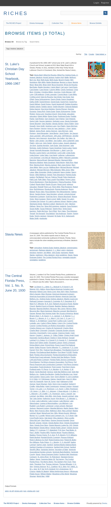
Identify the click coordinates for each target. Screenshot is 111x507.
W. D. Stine (62, 467)
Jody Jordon (39, 141)
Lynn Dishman (35, 158)
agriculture (38, 248)
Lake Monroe (64, 401)
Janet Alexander (42, 133)
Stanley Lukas (71, 201)
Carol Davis (73, 87)
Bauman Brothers (43, 309)
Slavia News (14, 234)
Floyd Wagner (35, 362)
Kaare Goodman (55, 148)
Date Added (100, 54)
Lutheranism (70, 155)
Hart (58, 382)
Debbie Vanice (46, 107)
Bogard (38, 313)
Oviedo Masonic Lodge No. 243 (60, 425)
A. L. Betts (45, 287)
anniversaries (72, 248)
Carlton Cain (62, 321)
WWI (47, 476)
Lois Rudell (40, 406)
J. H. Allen (72, 391)
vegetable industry (69, 257)
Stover (38, 459)
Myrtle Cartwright (53, 172)
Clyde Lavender (51, 94)
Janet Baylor (53, 133)
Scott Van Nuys (51, 197)
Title (85, 54)
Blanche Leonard (59, 311)
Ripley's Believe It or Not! (39, 440)
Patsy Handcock (69, 177)
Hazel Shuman (41, 384)
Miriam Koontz (63, 413)
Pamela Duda (71, 175)
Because (53, 309)
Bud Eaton (33, 87)
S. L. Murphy (54, 442)
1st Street (37, 287)
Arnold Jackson (48, 77)
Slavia (70, 255)
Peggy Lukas (70, 180)
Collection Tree (57, 23)
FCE (37, 350)
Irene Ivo (50, 128)
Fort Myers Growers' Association (52, 362)
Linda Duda (70, 153)
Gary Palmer (60, 119)
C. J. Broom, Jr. (40, 318)
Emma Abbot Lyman (37, 345)
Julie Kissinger (64, 145)
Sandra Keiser (40, 194)
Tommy (69, 214)
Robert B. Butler (70, 440)
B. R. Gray (48, 304)
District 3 (53, 338)
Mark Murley (60, 163)
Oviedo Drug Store (41, 425)
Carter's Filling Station (49, 323)
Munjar (32, 416)
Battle (67, 77)
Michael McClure (43, 170)
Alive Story (61, 292)
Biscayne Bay (35, 311)
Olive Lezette (69, 418)
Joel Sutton (58, 141)
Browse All (9, 42)
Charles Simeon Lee (37, 328)
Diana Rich (41, 111)
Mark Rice (69, 163)
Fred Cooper (56, 367)
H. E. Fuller (34, 379)
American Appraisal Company (63, 294)
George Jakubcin (45, 121)
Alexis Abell (38, 75)
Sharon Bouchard (64, 197)
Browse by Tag (21, 42)
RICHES (16, 13)
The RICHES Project (13, 23)
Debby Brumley (58, 107)
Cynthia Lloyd (35, 97)
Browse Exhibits (96, 23)
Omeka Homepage (36, 23)
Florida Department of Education (65, 355)
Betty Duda (54, 80)
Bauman (33, 309)
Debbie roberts (35, 107)
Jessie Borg (52, 138)
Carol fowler (34, 90)
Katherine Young (49, 399)
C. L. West (56, 250)
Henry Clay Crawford (60, 384)
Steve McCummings (51, 206)
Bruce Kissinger (57, 85)
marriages (64, 253)
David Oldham (35, 104)
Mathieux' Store (55, 411)
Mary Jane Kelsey (64, 165)
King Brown (60, 399)
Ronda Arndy (49, 189)
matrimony (39, 255)
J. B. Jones (34, 391)
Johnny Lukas (58, 143)
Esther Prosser (40, 347)
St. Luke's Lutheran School (56, 201)
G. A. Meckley (54, 369)
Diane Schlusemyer (63, 111)
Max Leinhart (67, 411)
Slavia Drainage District (49, 454)
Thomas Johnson (52, 464)
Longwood (49, 406)
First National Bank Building (46, 352)
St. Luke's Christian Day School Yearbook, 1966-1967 (14, 73)
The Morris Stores (46, 462)
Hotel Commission (52, 386)
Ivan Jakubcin (60, 128)
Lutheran (61, 155)
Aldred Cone (42, 292)
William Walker (45, 474)
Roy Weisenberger (63, 192)
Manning (33, 160)
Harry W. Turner (50, 382)
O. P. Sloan (70, 416)
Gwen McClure (71, 126)
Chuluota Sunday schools (65, 330)
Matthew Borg (54, 167)
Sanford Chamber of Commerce (41, 447)
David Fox (73, 102)
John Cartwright (68, 141)
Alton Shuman (46, 294)
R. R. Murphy (61, 435)
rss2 (37, 491)
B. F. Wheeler (39, 304)
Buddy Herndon (44, 87)
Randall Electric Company (50, 437)
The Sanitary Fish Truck (62, 462)
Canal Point (52, 321)
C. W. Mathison (41, 321)
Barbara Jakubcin (45, 250)
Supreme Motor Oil (48, 459)
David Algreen (45, 102)
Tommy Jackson (40, 216)
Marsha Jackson (51, 165)
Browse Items (76, 23)
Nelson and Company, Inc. (55, 416)
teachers (33, 211)
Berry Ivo (33, 80)
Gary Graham (50, 119)
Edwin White (42, 116)
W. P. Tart (41, 469)
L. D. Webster (70, 399)
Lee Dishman (52, 153)
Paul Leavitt (51, 180)
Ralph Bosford (35, 437)
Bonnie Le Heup (66, 82)
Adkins (42, 289)
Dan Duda (66, 97)
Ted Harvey (60, 459)
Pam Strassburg (59, 175)
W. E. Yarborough (68, 216)
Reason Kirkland (67, 437)
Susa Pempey (72, 206)
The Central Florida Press (52, 257)
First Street (62, 352)
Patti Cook (33, 180)
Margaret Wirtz (66, 160)
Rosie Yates (40, 192)
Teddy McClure (42, 211)
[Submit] (105, 13)
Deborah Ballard (71, 107)
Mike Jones (66, 170)
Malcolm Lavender (71, 158)
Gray (52, 377)
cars (38, 323)
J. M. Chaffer (43, 394)
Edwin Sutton (43, 343)
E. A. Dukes (41, 340)
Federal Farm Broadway (52, 350)
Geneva (50, 372)
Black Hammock (46, 311)
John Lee (38, 143)
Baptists (58, 306)
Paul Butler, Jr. (71, 430)
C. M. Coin (59, 318)
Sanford (50, 445)
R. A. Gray (51, 435)
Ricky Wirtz (56, 187)
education (70, 114)
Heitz (50, 384)
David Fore (64, 102)
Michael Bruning (66, 167)
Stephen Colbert (49, 204)
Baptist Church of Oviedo (45, 306)
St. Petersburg (55, 457)
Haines (53, 379)
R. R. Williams (71, 435)
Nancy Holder (66, 172)
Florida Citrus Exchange (43, 355)
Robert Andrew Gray (56, 440)
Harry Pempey (35, 128)
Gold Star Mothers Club (62, 372)
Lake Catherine (42, 401)
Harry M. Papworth (36, 382)
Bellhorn (73, 77)
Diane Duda (50, 111)
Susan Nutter (34, 209)
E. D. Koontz (59, 340)
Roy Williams (34, 442)
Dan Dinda (58, 97)
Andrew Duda (48, 248)
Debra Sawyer (35, 109)
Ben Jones (62, 309)
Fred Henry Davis (68, 367)
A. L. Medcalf (54, 287)
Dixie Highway (63, 338)
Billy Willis (42, 82)
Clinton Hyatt (69, 335)
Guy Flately (61, 126)
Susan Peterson (46, 209)
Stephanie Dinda (36, 204)
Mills (56, 413)
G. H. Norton (64, 369)
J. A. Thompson (48, 389)
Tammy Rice (57, 209)
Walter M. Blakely (42, 471)
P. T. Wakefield (51, 430)
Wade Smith (34, 218)
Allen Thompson (71, 292)
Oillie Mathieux (40, 175)
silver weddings (61, 255)
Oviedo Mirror (45, 428)
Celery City (62, 323)
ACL (37, 289)
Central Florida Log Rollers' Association (50, 326)
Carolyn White (54, 90)
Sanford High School (61, 447)
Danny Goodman (67, 99)
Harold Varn (61, 379)
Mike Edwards (55, 170)
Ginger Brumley (35, 124)
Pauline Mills (45, 433)
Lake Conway (53, 401)
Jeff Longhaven (47, 136)
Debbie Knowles (71, 104)
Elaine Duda (52, 116)
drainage (69, 250)
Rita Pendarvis (66, 187)
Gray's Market (60, 377)
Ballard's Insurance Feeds (62, 304)
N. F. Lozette (40, 416)
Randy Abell (40, 184)
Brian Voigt (47, 85)
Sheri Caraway (40, 199)
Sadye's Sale (41, 445)
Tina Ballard (50, 214)
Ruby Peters (44, 442)
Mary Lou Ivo (43, 167)
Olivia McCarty (35, 420)
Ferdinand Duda (64, 116)
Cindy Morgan (66, 92)
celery (63, 250)
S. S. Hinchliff (65, 442)
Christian (37, 92)
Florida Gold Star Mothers (60, 357)
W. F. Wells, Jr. (72, 467)
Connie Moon (63, 94)
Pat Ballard (40, 177)
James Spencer (51, 131)
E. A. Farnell (50, 340)
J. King (68, 128)
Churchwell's (42, 333)
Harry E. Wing (71, 379)
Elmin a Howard (69, 343)
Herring (44, 128)
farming (40, 253)
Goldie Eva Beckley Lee (64, 374)
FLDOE (69, 352)
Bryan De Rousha (70, 85)
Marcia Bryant (42, 160)
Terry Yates (62, 211)
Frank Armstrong (45, 367)
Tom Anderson (61, 214)
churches (57, 92)
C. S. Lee (67, 318)
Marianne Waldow (36, 163)
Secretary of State (61, 450)
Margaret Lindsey (43, 408)
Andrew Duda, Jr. (71, 75)
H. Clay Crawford (72, 377)
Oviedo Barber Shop (55, 423)
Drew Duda (62, 114)
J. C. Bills (41, 391)
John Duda (56, 253)
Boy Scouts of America (65, 313)
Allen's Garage (35, 294)
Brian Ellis (38, 85)
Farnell (32, 350)
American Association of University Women (45, 296)
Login (96, 3)
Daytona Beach (44, 338)
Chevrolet (43, 330)
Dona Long (40, 114)
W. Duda (58, 216)
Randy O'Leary (51, 184)
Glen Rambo (46, 124)
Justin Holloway (43, 148)
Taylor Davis (67, 209)
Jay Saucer (74, 133)
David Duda (55, 102)
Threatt (32, 214)
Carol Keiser (44, 90)
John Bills (48, 396)
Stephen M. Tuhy (62, 204)
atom (7, 491)
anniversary (34, 250)
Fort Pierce (69, 362)
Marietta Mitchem (56, 408)
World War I (41, 476)
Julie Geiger (37, 399)
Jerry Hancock (41, 138)
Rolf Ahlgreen (39, 189)
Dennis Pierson (61, 109)
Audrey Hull (59, 77)
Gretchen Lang (50, 126)
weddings (42, 260)
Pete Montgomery (51, 182)
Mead (39, 413)
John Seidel (47, 143)
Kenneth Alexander (42, 150)
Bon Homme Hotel (49, 313)
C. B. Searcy (44, 316)
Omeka (104, 503)
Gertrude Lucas (58, 121)
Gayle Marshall (40, 372)
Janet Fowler (64, 133)
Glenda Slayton (57, 124)
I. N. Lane (38, 389)
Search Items (34, 42)
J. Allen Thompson (71, 389)
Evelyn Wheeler (52, 347)
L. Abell (63, 150)
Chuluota (51, 330)
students (63, 206)
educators (33, 116)
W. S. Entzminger (62, 469)
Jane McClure (63, 131)
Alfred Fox (61, 75)
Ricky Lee (47, 187)
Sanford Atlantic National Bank (65, 445)
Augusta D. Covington (52, 301)
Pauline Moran (55, 433)
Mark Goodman (49, 163)
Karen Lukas (67, 148)
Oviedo (49, 175)
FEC (41, 350)
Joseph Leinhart (68, 396)
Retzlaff (40, 187)
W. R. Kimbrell (50, 469)
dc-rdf (11, 491)
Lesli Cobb (61, 153)
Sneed (63, 199)
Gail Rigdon (39, 119)
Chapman (69, 326)
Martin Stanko (69, 408)
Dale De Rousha (47, 97)
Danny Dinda (56, 99)
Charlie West (34, 330)
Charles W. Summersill (54, 328)
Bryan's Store (34, 316)
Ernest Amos (49, 345)
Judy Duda (54, 145)
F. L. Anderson (64, 347)
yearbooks (43, 218)
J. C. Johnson (51, 391)
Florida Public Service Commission (63, 360)
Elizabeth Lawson (55, 343)
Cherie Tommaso (67, 90)
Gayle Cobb (34, 121)
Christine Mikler (47, 92)
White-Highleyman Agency (59, 471)
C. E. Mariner (66, 316)
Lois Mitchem (63, 403)
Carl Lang (64, 87)
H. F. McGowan (44, 379)
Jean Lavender (35, 136)
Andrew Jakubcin (36, 77)
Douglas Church (51, 114)
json (24, 491)
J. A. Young (59, 389)
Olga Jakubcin (49, 255)
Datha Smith (34, 102)
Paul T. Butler (34, 433)
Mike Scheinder (40, 172)
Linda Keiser (34, 155)
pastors (32, 177)
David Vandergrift (58, 104)
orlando (38, 423)
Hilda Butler (40, 386)
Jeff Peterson (67, 136)
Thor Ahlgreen (72, 211)
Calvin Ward (55, 87)
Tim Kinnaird (40, 214)
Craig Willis (72, 94)
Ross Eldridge (50, 192)
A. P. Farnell (64, 287)
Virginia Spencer (40, 467)
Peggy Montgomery (37, 182)
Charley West (68, 328)
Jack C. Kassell (66, 394)
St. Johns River (43, 457)
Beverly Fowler (64, 80)
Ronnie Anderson (61, 189)
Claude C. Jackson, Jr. (44, 335)
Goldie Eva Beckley (47, 374)
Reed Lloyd (61, 184)
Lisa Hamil (53, 155)
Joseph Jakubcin (70, 143)
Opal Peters (45, 420)
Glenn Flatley (69, 124)
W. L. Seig (33, 469)
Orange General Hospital (60, 420)
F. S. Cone (74, 347)
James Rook (40, 131)
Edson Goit (34, 343)
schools (60, 194)
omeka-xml (31, 491)
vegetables (34, 260)
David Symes (46, 104)
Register (105, 3)
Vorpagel (50, 216)
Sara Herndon (51, 194)
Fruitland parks (35, 369)
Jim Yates (69, 138)
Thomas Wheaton (65, 464)
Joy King (33, 145)
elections (33, 253)
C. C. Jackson (55, 316)
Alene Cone (51, 292)
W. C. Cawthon (52, 467)
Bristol (76, 313)
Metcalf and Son (47, 413)
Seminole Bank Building (61, 452)
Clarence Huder (64, 333)
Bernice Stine (71, 309)
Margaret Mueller (54, 160)
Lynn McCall (45, 158)
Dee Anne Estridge (48, 109)
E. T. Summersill (71, 340)
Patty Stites (42, 180)
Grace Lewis (45, 377)
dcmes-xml (18, 491)
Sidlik (59, 199)
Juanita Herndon (43, 145)
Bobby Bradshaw (52, 82)
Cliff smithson (39, 94)
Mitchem (73, 413)
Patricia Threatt (56, 177)
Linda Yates (44, 155)
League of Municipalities (49, 403)
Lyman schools (59, 406)
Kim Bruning (54, 150)
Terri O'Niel (53, 211)
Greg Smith (40, 126)
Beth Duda (45, 80)
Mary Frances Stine (42, 411)
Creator (91, 54)
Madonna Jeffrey (57, 158)
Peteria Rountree (65, 182)
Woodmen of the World (60, 474)
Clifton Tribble (58, 335)
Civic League (52, 333)
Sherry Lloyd (51, 199)
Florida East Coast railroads (40, 357)
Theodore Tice (39, 464)
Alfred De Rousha (49, 75)
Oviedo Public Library (58, 428)
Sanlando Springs (47, 450)
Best (38, 80)
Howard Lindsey (66, 386)
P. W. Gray (61, 430)
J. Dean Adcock (62, 391)
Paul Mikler (60, 180)
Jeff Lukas (57, 136)
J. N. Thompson (54, 394)
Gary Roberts (70, 119)
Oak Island (48, 418)
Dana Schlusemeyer (42, 99)
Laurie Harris (41, 153)
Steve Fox (40, 206)
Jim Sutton (61, 138)
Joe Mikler (49, 141)
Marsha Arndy (39, 165)
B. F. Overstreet (66, 301)
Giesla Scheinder (71, 121)
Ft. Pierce (44, 369)
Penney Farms (41, 435)
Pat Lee (47, 177)
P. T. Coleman (41, 430)
